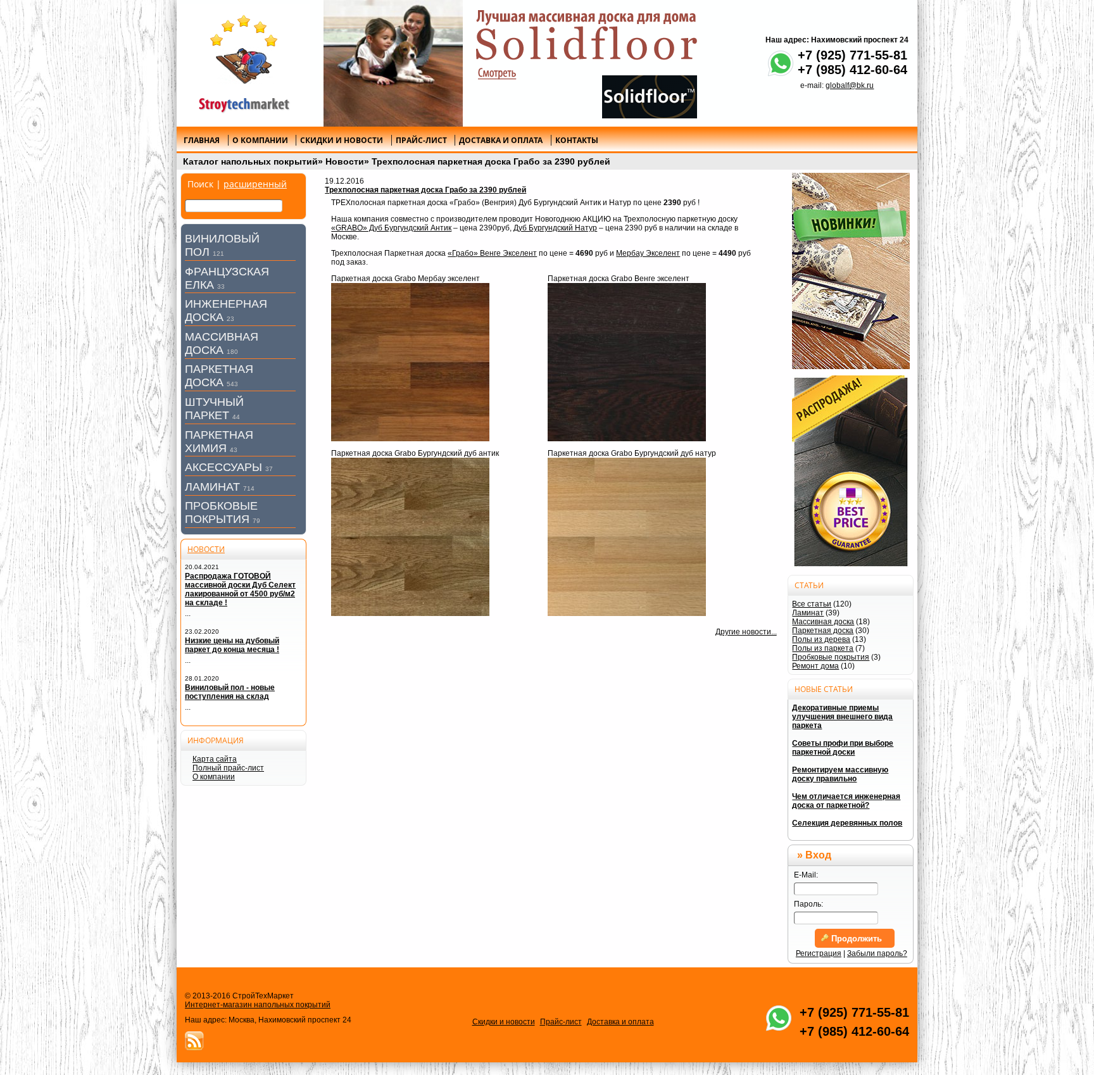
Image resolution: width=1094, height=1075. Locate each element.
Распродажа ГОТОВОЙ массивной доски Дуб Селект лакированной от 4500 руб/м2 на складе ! (240, 589)
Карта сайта (214, 759)
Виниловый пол (222, 245)
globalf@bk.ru (850, 85)
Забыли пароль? (877, 953)
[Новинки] (850, 271)
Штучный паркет (214, 409)
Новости (344, 161)
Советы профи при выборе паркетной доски (842, 748)
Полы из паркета (822, 648)
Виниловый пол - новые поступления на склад (230, 692)
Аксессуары (229, 467)
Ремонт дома (815, 666)
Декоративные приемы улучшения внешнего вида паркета (842, 716)
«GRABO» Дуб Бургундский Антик (391, 227)
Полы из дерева (821, 639)
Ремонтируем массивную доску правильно (840, 774)
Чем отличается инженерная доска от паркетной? (846, 801)
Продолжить (855, 938)
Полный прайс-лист (228, 768)
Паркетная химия (219, 442)
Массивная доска (221, 343)
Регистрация (818, 953)
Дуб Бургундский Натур (555, 227)
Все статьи (811, 604)
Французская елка (227, 278)
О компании (213, 776)
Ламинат (220, 487)
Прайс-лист (561, 1021)
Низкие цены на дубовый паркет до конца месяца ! (232, 645)
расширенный (255, 184)
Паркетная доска (219, 376)
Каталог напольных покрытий (250, 161)
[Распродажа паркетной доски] (850, 472)
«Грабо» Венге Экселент (492, 253)
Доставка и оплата (620, 1021)
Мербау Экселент (648, 253)
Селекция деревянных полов (847, 823)
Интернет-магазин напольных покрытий (257, 1004)
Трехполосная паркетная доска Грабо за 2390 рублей (491, 161)
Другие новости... (746, 631)
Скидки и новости (503, 1021)
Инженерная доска (226, 311)
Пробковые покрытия (222, 512)
